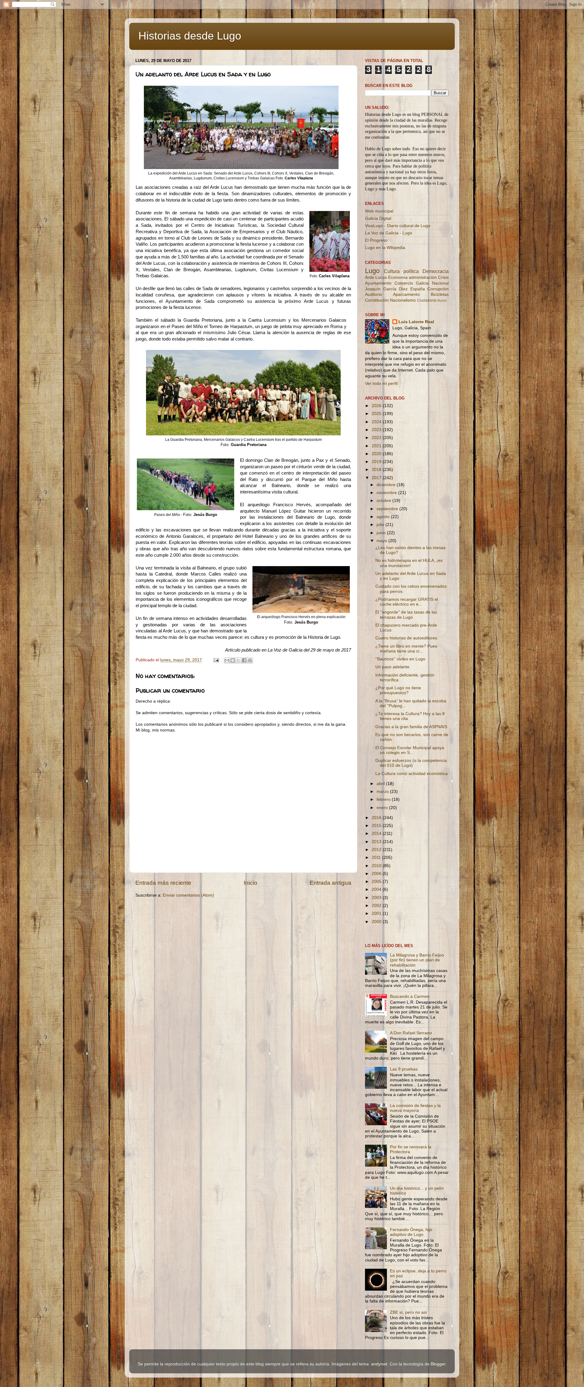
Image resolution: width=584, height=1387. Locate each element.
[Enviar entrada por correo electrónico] (215, 660)
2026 (377, 405)
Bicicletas (440, 294)
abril (381, 783)
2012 (377, 849)
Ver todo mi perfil (381, 383)
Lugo (372, 271)
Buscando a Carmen (409, 996)
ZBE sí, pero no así (408, 1312)
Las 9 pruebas (404, 1069)
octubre (384, 500)
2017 (377, 478)
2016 (377, 817)
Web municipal (379, 211)
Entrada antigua (330, 883)
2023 (377, 429)
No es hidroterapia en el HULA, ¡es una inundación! (409, 563)
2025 (377, 413)
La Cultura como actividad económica (411, 773)
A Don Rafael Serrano (411, 1033)
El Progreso (376, 240)
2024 (377, 422)
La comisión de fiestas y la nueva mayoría (415, 1108)
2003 (377, 897)
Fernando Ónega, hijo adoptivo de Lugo (411, 1232)
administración (423, 277)
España (417, 289)
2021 (377, 446)
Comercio (404, 283)
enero (383, 807)
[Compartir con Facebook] (244, 660)
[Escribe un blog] (233, 660)
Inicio (250, 883)
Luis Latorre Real (416, 322)
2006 (377, 873)
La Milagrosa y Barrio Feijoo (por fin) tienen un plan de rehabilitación (417, 960)
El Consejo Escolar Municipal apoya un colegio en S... (409, 750)
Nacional (440, 283)
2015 (377, 825)
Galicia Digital (378, 218)
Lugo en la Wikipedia (385, 247)
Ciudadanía (426, 300)
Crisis (443, 277)
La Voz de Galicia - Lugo (388, 233)
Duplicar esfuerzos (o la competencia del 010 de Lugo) (411, 763)
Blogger (438, 1364)
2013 (377, 841)
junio (382, 533)
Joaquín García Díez (386, 289)
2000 (377, 921)
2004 (377, 889)
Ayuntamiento (378, 283)
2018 (377, 469)
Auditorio (373, 294)
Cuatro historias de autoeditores (406, 638)
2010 (377, 865)
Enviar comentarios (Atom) (188, 895)
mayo (382, 540)
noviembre (387, 492)
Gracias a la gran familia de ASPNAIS (411, 727)
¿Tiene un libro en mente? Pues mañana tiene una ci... (406, 648)
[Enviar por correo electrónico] (227, 660)
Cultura (392, 271)
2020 (377, 453)
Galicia (422, 283)
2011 (377, 857)
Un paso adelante (392, 667)
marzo (383, 791)
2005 (377, 881)
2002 (377, 905)
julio (381, 524)
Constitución (377, 300)
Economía (398, 277)
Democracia (435, 271)
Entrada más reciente (163, 883)
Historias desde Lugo (189, 35)
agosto (384, 516)
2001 (377, 913)
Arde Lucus (376, 277)
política (411, 271)
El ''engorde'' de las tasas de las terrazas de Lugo (406, 614)
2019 (377, 461)
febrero (384, 799)
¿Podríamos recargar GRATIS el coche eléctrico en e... (406, 602)
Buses (442, 300)
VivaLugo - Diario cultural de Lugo (397, 225)
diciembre (387, 485)
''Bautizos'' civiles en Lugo (400, 659)
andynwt (379, 1364)
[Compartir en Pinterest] (250, 660)
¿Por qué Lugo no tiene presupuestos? (398, 690)
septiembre (388, 509)
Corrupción (438, 289)
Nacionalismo (403, 300)
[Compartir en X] (238, 660)
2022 (377, 437)
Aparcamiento (406, 294)
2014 (377, 833)
